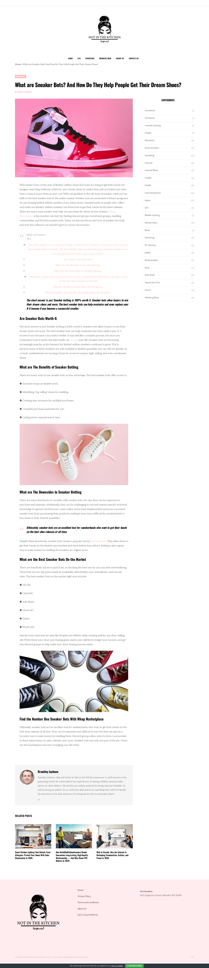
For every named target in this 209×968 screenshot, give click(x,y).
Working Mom (105, 58)
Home (70, 58)
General (148, 163)
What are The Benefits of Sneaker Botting (78, 265)
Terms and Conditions (88, 902)
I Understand (134, 966)
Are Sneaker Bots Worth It (78, 259)
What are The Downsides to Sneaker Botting (78, 271)
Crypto (148, 133)
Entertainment (152, 148)
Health (148, 185)
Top (192, 957)
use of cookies (117, 966)
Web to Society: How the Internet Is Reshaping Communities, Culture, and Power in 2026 (112, 855)
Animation (150, 110)
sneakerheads (98, 541)
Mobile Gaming (152, 215)
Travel (148, 290)
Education (150, 140)
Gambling (149, 155)
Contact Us (134, 58)
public (148, 253)
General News (151, 170)
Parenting (89, 58)
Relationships (151, 260)
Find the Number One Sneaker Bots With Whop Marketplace (77, 292)
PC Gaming (150, 245)
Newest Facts (151, 223)
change (74, 340)
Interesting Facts (153, 193)
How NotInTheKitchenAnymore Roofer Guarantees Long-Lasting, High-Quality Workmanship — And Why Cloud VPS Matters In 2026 (72, 856)
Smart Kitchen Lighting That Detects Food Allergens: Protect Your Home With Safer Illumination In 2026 (32, 855)
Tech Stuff (20, 76)
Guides (148, 178)
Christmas (150, 118)
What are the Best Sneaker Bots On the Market (78, 286)
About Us (120, 58)
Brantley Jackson (24, 92)
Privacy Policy (84, 896)
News (147, 230)
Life (79, 58)
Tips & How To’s (152, 282)
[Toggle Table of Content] (28, 239)
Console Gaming (153, 125)
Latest (147, 200)
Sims (147, 268)
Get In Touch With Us (88, 915)
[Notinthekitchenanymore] (105, 30)
